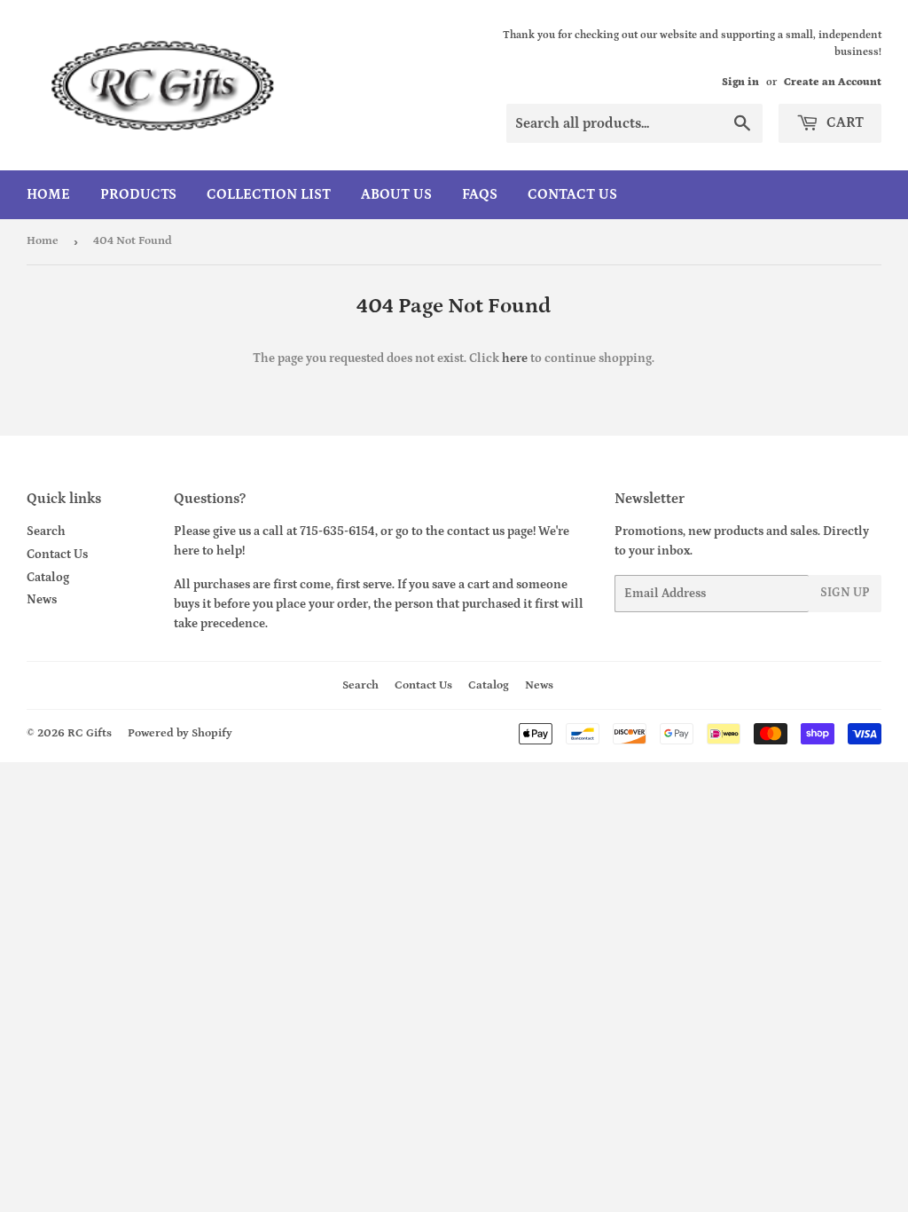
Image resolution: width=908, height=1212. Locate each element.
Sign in (740, 82)
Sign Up (845, 593)
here (515, 358)
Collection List (269, 194)
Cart (843, 122)
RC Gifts (89, 733)
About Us (396, 194)
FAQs (479, 194)
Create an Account (832, 82)
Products (138, 194)
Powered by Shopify (180, 733)
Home (48, 194)
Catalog (48, 578)
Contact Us (572, 194)
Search (46, 531)
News (42, 600)
